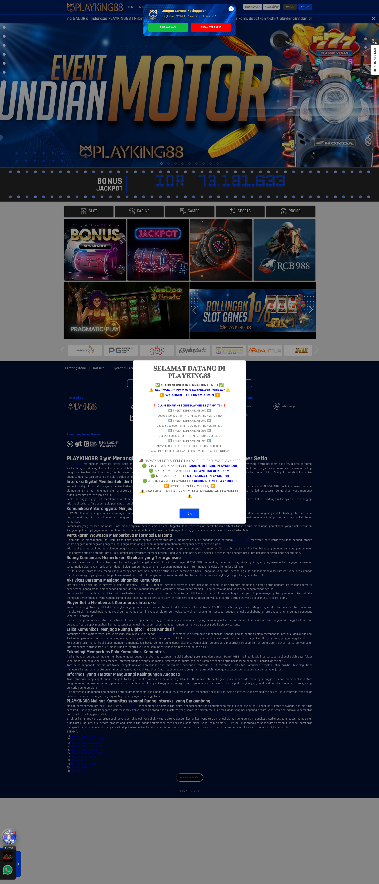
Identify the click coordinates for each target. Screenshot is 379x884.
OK (190, 513)
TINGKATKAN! (168, 27)
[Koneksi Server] (9, 837)
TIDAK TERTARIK (211, 27)
